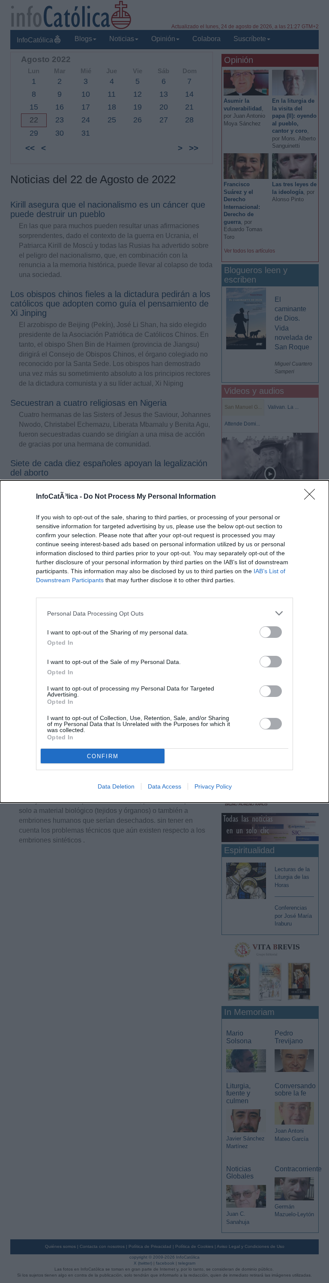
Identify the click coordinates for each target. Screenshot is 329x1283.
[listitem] (164, 613)
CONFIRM (103, 756)
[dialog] (164, 641)
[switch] (271, 632)
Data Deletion (116, 786)
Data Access (164, 786)
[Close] (312, 497)
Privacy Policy (213, 786)
